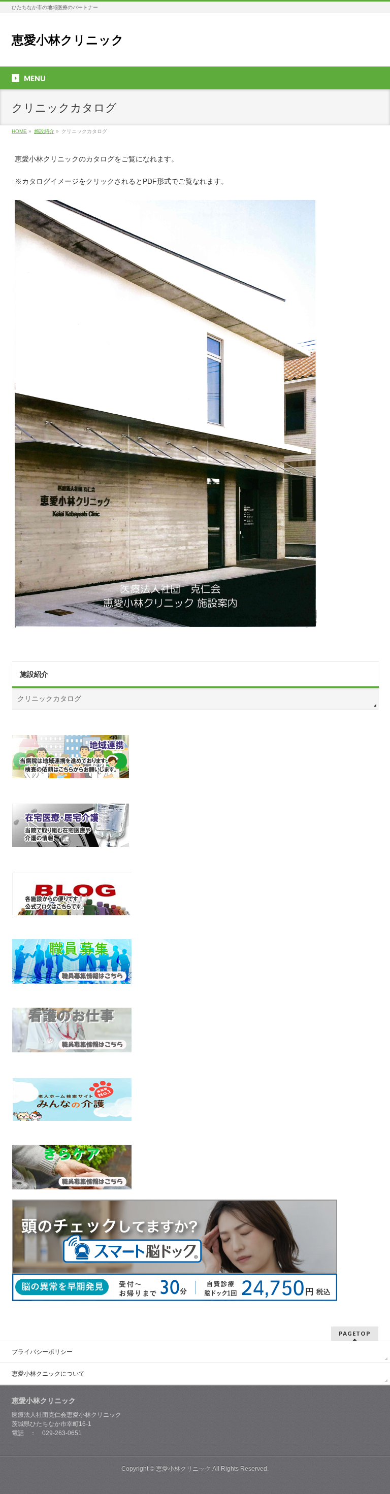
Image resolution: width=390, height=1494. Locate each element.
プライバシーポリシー (42, 1351)
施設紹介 (34, 674)
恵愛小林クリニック (68, 40)
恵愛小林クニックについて (48, 1373)
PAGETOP (355, 1333)
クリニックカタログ (49, 698)
